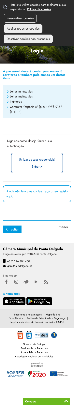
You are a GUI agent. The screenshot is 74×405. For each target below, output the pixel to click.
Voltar (15, 229)
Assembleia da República (34, 352)
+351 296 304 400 (18, 261)
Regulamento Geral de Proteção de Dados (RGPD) (37, 322)
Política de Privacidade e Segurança (46, 318)
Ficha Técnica (15, 318)
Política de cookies (39, 9)
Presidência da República (34, 348)
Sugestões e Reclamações (28, 314)
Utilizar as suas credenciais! (37, 163)
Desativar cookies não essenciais (28, 39)
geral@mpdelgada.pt (19, 266)
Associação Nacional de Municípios (34, 356)
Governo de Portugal (34, 344)
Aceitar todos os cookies (23, 28)
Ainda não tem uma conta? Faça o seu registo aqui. (37, 194)
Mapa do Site (53, 314)
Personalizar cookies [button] (20, 18)
